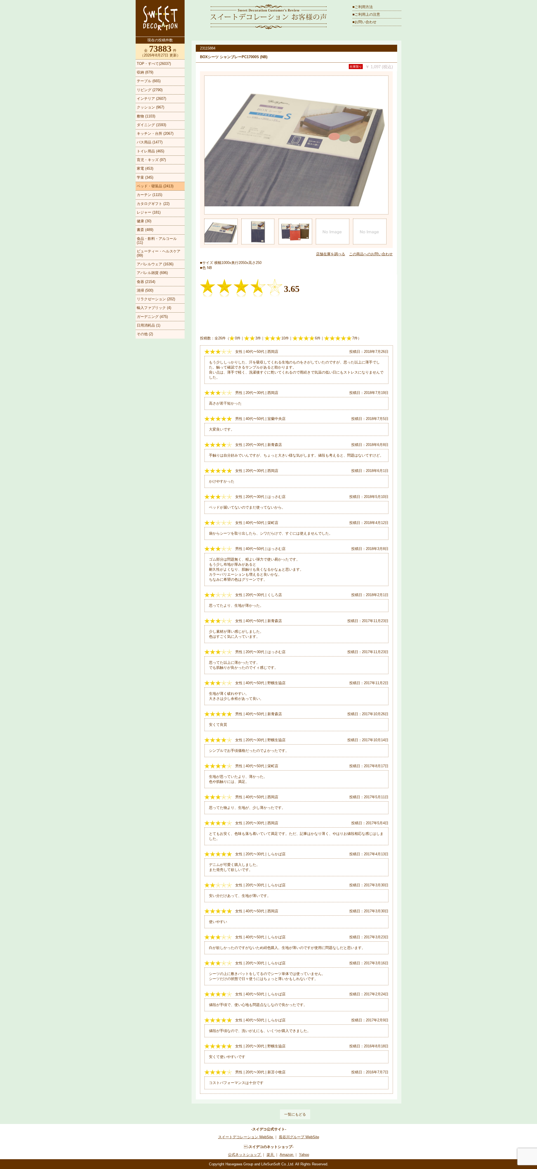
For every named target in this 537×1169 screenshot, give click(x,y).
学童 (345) (145, 177)
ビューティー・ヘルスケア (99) (158, 253)
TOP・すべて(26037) (154, 64)
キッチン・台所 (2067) (155, 133)
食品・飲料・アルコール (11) (157, 241)
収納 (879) (145, 72)
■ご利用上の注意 (366, 14)
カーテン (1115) (149, 195)
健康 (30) (144, 221)
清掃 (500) (145, 290)
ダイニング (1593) (151, 125)
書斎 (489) (145, 230)
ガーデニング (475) (152, 317)
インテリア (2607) (151, 98)
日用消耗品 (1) (148, 325)
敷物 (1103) (146, 116)
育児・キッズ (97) (151, 160)
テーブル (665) (149, 81)
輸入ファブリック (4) (154, 308)
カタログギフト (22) (153, 204)
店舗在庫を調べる (330, 254)
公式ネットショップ (245, 1155)
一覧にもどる (295, 1114)
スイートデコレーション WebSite (246, 1137)
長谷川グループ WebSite (299, 1137)
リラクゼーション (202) (156, 299)
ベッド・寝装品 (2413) (155, 186)
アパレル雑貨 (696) (152, 273)
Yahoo (304, 1155)
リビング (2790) (149, 90)
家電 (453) (145, 168)
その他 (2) (145, 334)
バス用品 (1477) (149, 142)
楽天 (271, 1155)
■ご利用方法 (362, 7)
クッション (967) (150, 107)
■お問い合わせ (364, 22)
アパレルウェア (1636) (155, 264)
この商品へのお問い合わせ (371, 254)
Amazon (287, 1155)
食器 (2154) (146, 282)
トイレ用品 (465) (150, 151)
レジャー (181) (149, 212)
